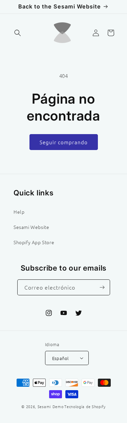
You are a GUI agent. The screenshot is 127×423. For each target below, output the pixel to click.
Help (19, 211)
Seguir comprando (64, 142)
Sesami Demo (51, 406)
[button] (17, 32)
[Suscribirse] (102, 287)
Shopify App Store (34, 242)
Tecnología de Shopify (85, 406)
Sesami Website (31, 227)
